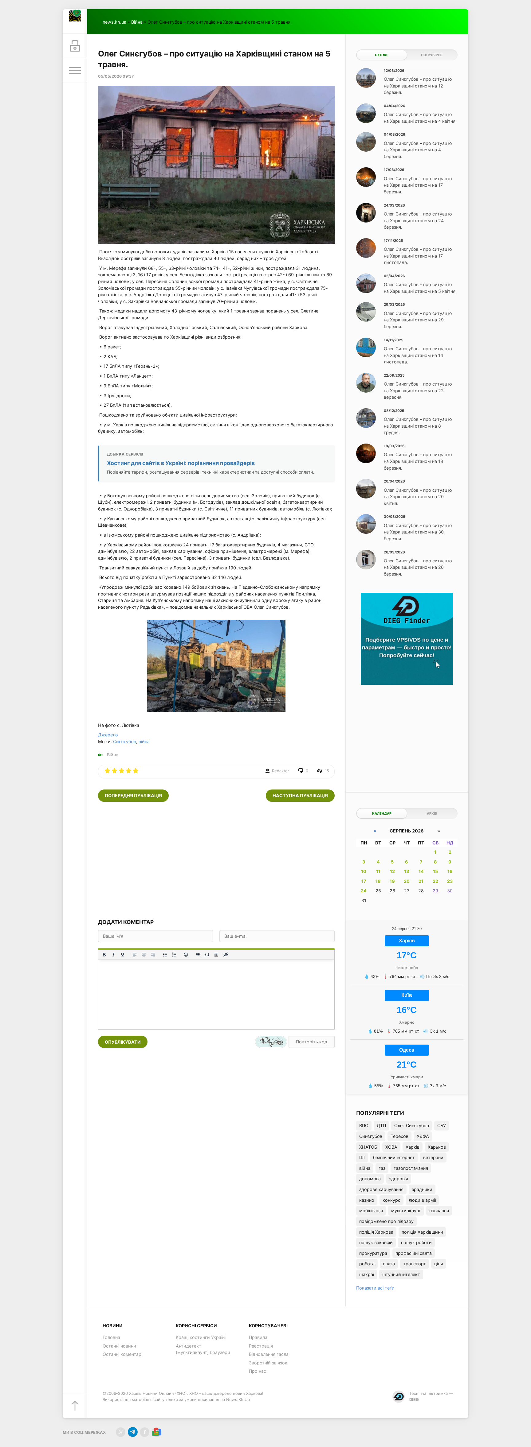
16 (450, 871)
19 (392, 881)
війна (144, 741)
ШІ (362, 1157)
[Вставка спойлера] (216, 954)
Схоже (381, 55)
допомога (370, 1178)
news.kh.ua (114, 22)
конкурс (391, 1200)
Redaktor (280, 770)
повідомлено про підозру (386, 1221)
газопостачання (411, 1168)
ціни (438, 1263)
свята (389, 1263)
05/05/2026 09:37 (116, 76)
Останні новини (119, 1345)
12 (392, 871)
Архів (432, 813)
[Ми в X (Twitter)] (120, 1432)
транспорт (414, 1263)
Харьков (437, 1147)
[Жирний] (104, 954)
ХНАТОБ (368, 1147)
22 (435, 881)
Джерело (108, 734)
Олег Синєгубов (411, 1125)
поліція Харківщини (422, 1232)
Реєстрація (261, 1345)
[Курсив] (113, 954)
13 (406, 871)
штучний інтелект (401, 1274)
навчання (439, 1210)
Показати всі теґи (375, 1287)
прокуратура (373, 1253)
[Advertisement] (216, 860)
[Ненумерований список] (165, 954)
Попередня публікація (133, 795)
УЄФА (423, 1136)
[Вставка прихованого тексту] (225, 954)
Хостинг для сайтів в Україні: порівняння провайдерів (181, 463)
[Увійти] (75, 46)
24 (364, 890)
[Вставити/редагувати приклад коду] (207, 954)
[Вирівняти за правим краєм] (153, 954)
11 (378, 871)
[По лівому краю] (134, 954)
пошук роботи (416, 1242)
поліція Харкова (376, 1232)
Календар (381, 813)
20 (407, 881)
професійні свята (413, 1253)
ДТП (381, 1125)
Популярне (431, 55)
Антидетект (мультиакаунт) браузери (203, 1349)
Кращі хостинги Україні (201, 1337)
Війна (137, 22)
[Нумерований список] (174, 954)
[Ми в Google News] (156, 1432)
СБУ (441, 1125)
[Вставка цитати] (198, 954)
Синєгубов (124, 741)
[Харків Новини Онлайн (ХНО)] (75, 21)
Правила (258, 1337)
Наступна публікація (300, 795)
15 (435, 871)
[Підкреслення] (122, 954)
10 (363, 871)
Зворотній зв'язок (268, 1362)
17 (363, 881)
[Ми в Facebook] (144, 1432)
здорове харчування (381, 1189)
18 (378, 881)
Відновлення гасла (269, 1354)
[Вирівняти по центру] (143, 954)
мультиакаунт (406, 1210)
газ (382, 1168)
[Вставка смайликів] (186, 954)
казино (366, 1200)
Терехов (399, 1136)
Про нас (257, 1371)
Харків (412, 1147)
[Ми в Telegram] (132, 1432)
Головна (111, 1337)
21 (421, 881)
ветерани (433, 1157)
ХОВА (391, 1147)
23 (450, 881)
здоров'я (398, 1178)
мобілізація (371, 1210)
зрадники (422, 1189)
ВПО (363, 1125)
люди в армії (422, 1200)
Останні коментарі (122, 1354)
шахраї (366, 1274)
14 (421, 871)
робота (367, 1263)
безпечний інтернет (394, 1157)
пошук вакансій (376, 1242)
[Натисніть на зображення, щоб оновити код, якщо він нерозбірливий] (271, 1042)
